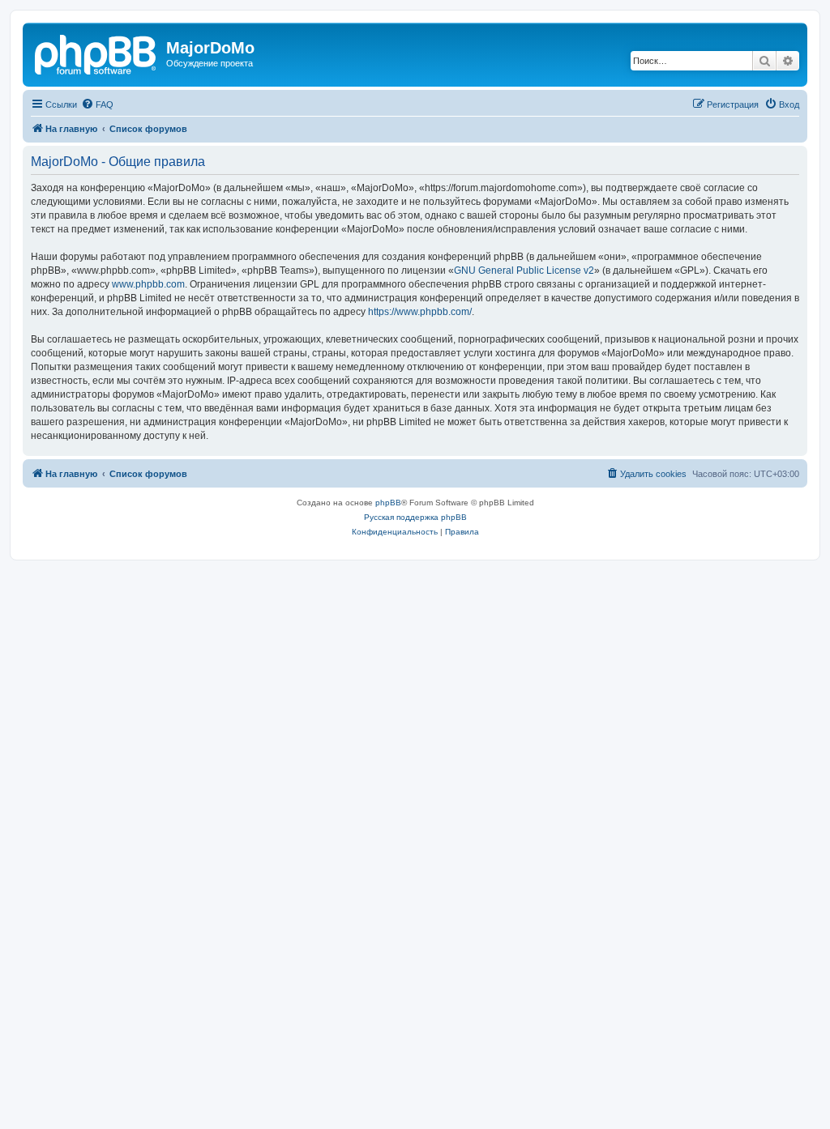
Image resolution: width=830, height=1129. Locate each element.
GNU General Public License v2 (524, 270)
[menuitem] (97, 104)
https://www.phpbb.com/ (420, 311)
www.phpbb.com (148, 284)
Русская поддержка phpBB (415, 517)
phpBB (388, 502)
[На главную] (96, 53)
